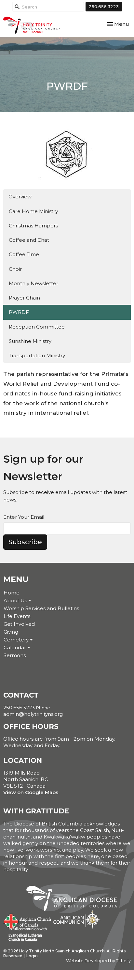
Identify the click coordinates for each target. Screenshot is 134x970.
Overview (20, 196)
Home (12, 593)
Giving (11, 632)
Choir (15, 269)
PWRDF (19, 312)
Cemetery (17, 640)
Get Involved (19, 624)
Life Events (17, 616)
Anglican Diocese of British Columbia (75, 899)
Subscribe (25, 542)
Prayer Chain (24, 298)
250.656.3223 (104, 6)
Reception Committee (37, 327)
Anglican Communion (77, 919)
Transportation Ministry (37, 355)
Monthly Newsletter (33, 283)
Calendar (15, 647)
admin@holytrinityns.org (33, 714)
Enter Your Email (23, 517)
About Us (16, 600)
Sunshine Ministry (30, 341)
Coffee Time (24, 254)
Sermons (15, 655)
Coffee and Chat (29, 240)
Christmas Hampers (33, 226)
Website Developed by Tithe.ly (98, 960)
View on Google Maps (30, 792)
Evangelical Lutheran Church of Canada (25, 934)
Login (32, 955)
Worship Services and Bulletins (41, 608)
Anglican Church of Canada (27, 920)
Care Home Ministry (33, 211)
